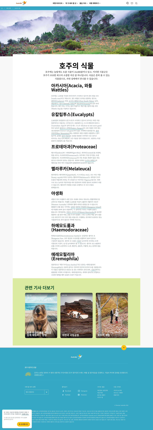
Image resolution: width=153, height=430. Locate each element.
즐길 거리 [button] (83, 3)
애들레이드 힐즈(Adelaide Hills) (63, 103)
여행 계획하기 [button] (94, 3)
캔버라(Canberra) (57, 101)
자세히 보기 (38, 375)
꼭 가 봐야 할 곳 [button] (71, 3)
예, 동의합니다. (23, 424)
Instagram (84, 390)
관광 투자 (116, 395)
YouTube (67, 394)
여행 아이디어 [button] (57, 3)
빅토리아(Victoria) (83, 103)
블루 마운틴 (66, 136)
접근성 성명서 (101, 395)
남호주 (73, 207)
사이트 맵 (100, 397)
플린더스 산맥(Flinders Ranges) (71, 128)
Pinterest (84, 394)
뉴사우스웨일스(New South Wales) (81, 101)
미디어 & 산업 (118, 390)
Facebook (68, 390)
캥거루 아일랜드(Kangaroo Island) (88, 207)
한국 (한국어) (30, 392)
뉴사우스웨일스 (90, 160)
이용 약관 (100, 392)
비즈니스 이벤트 (118, 392)
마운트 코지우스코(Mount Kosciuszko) (80, 212)
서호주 (79, 241)
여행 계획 (8, 8)
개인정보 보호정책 (102, 390)
